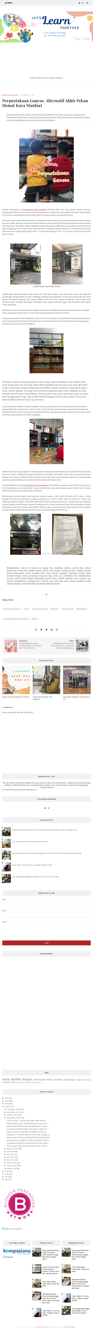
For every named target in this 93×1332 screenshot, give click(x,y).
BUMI (49, 1079)
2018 (7, 1179)
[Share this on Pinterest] (46, 629)
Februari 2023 (12, 1165)
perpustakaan (67, 609)
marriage (25, 1082)
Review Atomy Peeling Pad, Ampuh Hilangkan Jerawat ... (28, 1140)
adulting (19, 1082)
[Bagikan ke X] (41, 629)
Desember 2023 (13, 1109)
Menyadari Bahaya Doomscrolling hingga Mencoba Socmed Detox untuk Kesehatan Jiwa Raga (46, 853)
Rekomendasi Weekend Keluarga (16, 619)
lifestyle (27, 1079)
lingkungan (69, 1079)
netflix (13, 1082)
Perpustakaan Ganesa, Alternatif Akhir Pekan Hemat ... (28, 1146)
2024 (7, 1103)
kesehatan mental (83, 1080)
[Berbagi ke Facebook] (36, 629)
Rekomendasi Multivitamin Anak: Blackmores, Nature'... (28, 1126)
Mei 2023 (11, 1157)
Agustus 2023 (12, 1148)
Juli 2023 (10, 1151)
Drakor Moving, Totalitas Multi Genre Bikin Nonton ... (27, 1120)
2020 (7, 1174)
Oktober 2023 (12, 1115)
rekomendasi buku (35, 1082)
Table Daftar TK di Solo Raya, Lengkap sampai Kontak (32, 865)
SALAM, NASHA (43, 1327)
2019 (7, 1177)
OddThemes (69, 1327)
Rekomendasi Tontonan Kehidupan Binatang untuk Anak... (29, 1137)
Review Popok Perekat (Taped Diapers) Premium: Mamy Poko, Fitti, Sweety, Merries (50, 1270)
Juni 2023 (11, 1154)
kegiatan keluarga (40, 609)
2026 (7, 1098)
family (26, 609)
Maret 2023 (12, 1163)
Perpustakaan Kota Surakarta (34, 209)
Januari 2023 (12, 1168)
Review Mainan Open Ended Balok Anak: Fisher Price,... (28, 1123)
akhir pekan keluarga (10, 95)
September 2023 (14, 1118)
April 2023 (11, 1160)
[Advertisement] (46, 59)
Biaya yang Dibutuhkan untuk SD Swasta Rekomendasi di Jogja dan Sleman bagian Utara (44, 830)
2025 (7, 1101)
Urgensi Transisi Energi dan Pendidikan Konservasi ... (27, 1132)
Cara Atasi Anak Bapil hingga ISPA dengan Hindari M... (27, 1129)
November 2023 (13, 1112)
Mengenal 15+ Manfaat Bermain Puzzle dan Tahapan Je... (28, 1134)
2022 (7, 1171)
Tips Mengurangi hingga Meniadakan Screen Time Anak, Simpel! (35, 877)
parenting (55, 609)
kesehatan (6, 1082)
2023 (7, 1106)
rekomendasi (82, 609)
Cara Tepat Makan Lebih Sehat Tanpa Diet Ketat (30, 841)
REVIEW (34, 619)
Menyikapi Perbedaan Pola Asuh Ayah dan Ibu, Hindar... (28, 1143)
